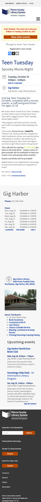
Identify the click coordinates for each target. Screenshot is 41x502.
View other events (20, 37)
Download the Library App (11, 441)
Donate (10, 453)
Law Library (14, 324)
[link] (10, 229)
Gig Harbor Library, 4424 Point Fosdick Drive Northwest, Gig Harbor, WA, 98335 (20, 281)
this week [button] (20, 229)
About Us (5, 478)
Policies (4, 482)
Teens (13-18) (16, 172)
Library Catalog (21, 3)
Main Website (9, 3)
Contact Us (5, 473)
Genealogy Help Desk (20, 375)
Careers (10, 465)
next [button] (33, 229)
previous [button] (9, 229)
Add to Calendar (15, 83)
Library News (6, 487)
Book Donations (16, 319)
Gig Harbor (13, 87)
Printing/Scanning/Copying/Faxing (24, 335)
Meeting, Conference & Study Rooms (22, 331)
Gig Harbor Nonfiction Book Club (18, 350)
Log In (31, 3)
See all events (30, 403)
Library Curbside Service (19, 327)
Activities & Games (18, 176)
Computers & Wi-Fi (17, 322)
